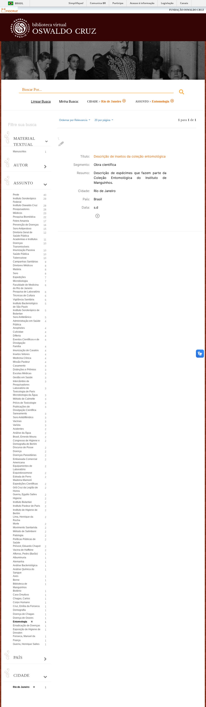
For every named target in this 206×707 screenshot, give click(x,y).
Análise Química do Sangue (23, 571)
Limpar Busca (41, 101)
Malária (17, 269)
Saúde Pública (21, 254)
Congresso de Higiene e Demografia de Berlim (26, 442)
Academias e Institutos (25, 239)
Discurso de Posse (23, 447)
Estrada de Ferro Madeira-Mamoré (22, 478)
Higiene (17, 498)
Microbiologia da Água (25, 395)
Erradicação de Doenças (26, 625)
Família (17, 346)
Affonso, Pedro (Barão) (25, 553)
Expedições (19, 277)
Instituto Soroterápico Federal (24, 200)
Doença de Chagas (23, 614)
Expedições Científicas (25, 483)
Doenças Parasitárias (24, 455)
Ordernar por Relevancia (73, 120)
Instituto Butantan (22, 502)
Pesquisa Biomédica (24, 216)
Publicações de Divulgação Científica (24, 408)
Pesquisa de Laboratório (26, 291)
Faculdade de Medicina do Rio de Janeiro (26, 286)
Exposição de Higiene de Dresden (26, 631)
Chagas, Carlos (21, 598)
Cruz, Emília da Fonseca (26, 606)
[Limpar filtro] (124, 101)
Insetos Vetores (21, 354)
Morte (16, 523)
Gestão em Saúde (23, 377)
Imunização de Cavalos (26, 350)
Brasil (19, 3)
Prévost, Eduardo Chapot (26, 546)
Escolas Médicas (22, 373)
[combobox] (103, 92)
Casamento (19, 365)
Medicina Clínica (22, 358)
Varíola (17, 425)
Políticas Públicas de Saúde (24, 541)
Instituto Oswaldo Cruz (25, 205)
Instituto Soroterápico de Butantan (26, 312)
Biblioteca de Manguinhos (20, 585)
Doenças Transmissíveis (21, 245)
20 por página (103, 120)
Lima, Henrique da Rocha (23, 518)
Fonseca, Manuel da (24, 636)
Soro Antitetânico (22, 317)
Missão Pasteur (21, 361)
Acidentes (18, 428)
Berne (16, 580)
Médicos (17, 213)
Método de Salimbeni (24, 531)
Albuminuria (19, 557)
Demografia (19, 610)
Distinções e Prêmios (24, 369)
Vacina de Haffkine (23, 549)
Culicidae (18, 331)
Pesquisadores (21, 209)
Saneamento (20, 413)
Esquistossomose (22, 472)
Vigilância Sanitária (23, 299)
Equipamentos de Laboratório (22, 468)
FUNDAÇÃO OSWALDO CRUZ (186, 9)
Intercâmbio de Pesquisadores (21, 383)
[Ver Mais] (97, 216)
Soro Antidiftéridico (23, 417)
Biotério (17, 590)
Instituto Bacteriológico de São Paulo (25, 305)
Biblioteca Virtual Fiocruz (88, 28)
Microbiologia (20, 281)
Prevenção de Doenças (26, 224)
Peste (16, 194)
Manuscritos (19, 151)
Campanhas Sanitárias (25, 261)
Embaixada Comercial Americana (25, 461)
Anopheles (19, 328)
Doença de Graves (23, 617)
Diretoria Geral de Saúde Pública (22, 234)
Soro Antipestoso (22, 228)
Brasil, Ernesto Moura (24, 436)
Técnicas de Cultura (24, 295)
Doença (17, 451)
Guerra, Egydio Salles (25, 494)
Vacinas (17, 421)
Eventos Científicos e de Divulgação (26, 341)
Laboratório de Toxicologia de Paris (24, 390)
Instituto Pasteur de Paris (26, 505)
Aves (15, 576)
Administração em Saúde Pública (26, 323)
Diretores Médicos (23, 265)
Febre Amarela (21, 220)
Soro (15, 273)
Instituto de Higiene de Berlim (25, 512)
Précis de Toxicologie (24, 402)
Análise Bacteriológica (25, 565)
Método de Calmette (24, 398)
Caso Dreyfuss (21, 594)
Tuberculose (20, 257)
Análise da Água (22, 432)
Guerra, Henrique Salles (26, 644)
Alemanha (18, 561)
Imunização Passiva (24, 250)
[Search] (181, 92)
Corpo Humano (21, 602)
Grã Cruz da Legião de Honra (25, 489)
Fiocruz (12, 10)
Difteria (17, 335)
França (17, 640)
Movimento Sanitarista (25, 527)
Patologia (18, 535)
